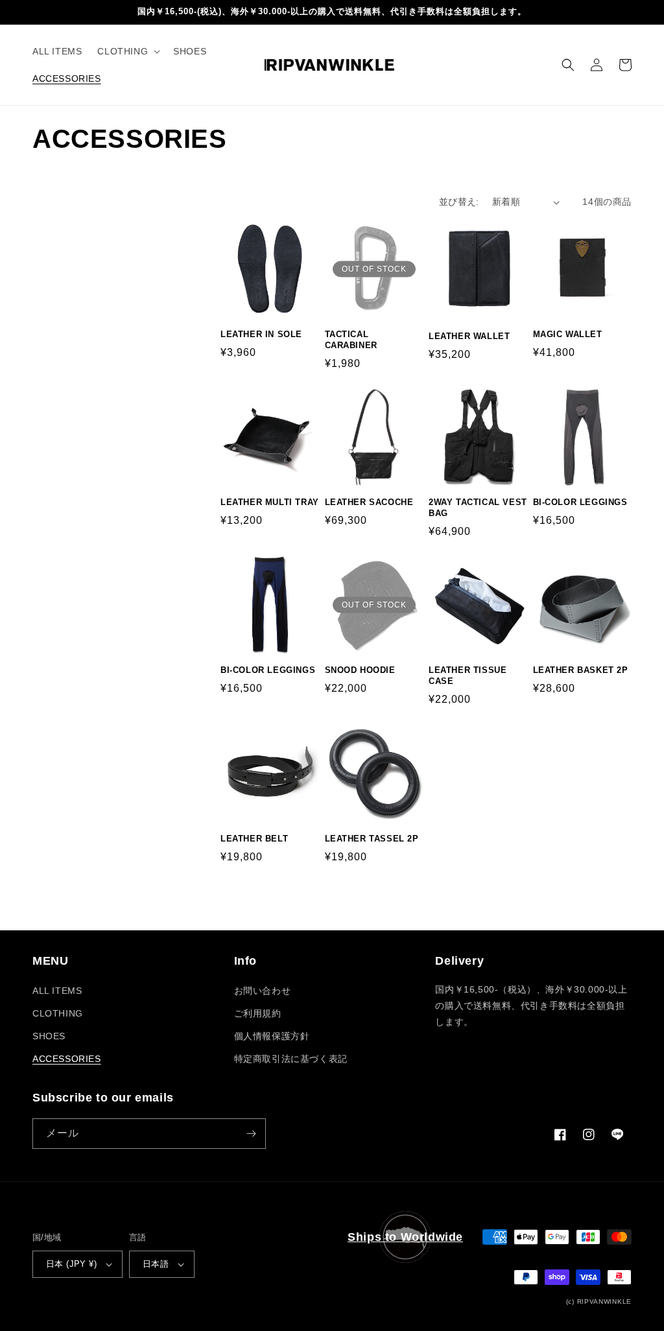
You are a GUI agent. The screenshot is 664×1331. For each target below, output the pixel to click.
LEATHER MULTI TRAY (269, 502)
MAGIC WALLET (567, 334)
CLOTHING (57, 1013)
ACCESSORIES (66, 1059)
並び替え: (459, 201)
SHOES (48, 1036)
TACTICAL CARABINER (351, 339)
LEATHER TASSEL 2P (372, 838)
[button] (127, 51)
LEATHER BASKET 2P (580, 670)
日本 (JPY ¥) (71, 1264)
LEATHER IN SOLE (261, 334)
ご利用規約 (257, 1013)
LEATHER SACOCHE (369, 502)
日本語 (156, 1264)
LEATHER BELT (254, 838)
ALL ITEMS (57, 990)
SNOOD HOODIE (360, 670)
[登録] (251, 1133)
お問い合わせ (262, 990)
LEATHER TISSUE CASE (467, 675)
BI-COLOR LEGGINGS (580, 502)
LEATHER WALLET (469, 336)
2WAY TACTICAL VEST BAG (478, 507)
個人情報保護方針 (272, 1036)
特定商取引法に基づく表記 (291, 1059)
